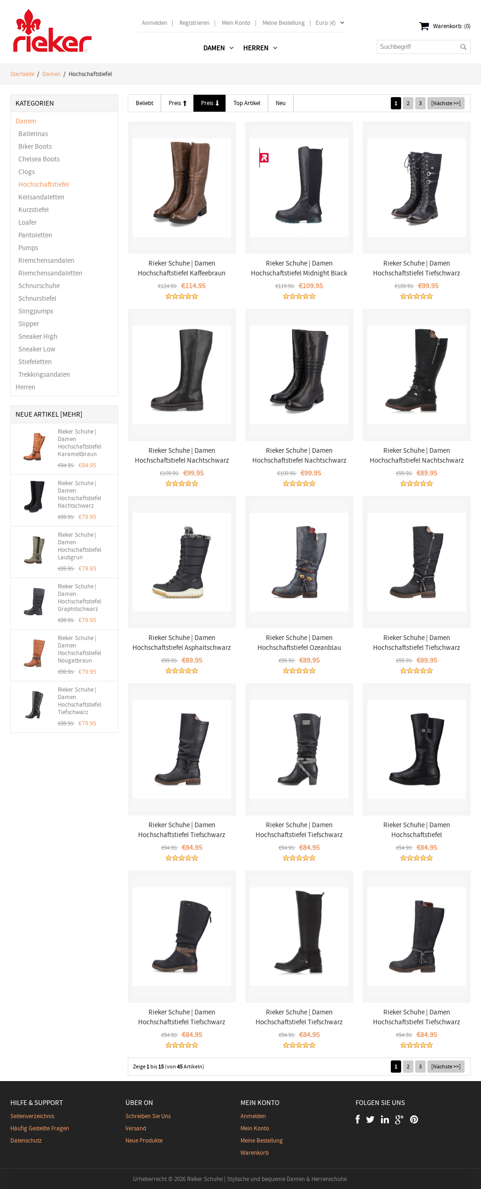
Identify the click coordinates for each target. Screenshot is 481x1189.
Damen (51, 74)
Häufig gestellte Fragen (39, 1128)
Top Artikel (246, 103)
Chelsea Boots (38, 159)
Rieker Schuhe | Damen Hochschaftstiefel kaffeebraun (181, 268)
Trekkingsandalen (43, 374)
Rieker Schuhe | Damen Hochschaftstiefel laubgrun (79, 546)
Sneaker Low (35, 349)
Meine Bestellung (284, 23)
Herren (25, 387)
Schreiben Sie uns (148, 1116)
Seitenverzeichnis (32, 1116)
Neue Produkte (144, 1140)
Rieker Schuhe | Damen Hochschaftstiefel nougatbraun (79, 649)
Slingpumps (34, 311)
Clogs (25, 171)
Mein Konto (236, 23)
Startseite (22, 74)
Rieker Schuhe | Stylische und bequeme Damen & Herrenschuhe (267, 1179)
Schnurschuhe (38, 285)
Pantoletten (34, 235)
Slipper (27, 323)
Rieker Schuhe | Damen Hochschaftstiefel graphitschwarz (79, 598)
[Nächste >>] (446, 103)
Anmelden (154, 23)
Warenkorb (254, 1153)
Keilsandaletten (40, 197)
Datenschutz (26, 1140)
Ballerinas (32, 133)
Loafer (26, 222)
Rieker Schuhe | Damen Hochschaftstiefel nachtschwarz (79, 495)
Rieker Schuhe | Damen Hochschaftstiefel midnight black (299, 268)
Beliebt (144, 103)
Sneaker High (36, 336)
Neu (281, 103)
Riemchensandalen (45, 260)
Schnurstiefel (36, 298)
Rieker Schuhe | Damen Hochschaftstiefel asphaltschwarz (181, 642)
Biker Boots (34, 146)
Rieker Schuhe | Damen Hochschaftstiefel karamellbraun (79, 443)
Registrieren (194, 23)
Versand (135, 1128)
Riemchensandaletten (49, 273)
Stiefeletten (34, 361)
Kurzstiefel (32, 209)
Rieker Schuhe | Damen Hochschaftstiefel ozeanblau (299, 642)
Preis (175, 103)
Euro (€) (326, 23)
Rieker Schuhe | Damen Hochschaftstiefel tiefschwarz (79, 701)
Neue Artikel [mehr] (49, 414)
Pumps (27, 247)
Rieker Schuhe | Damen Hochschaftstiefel (416, 829)
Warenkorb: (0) (452, 26)
